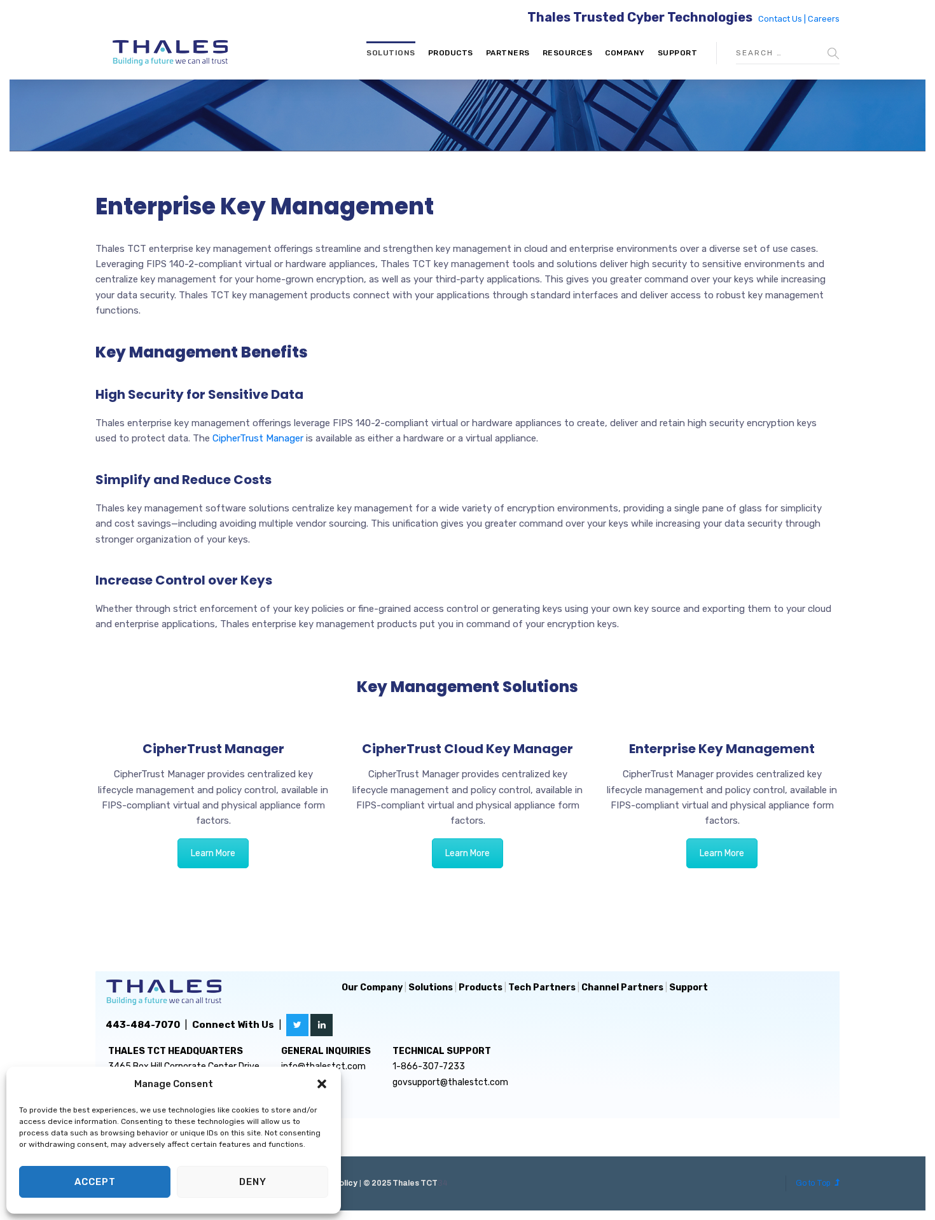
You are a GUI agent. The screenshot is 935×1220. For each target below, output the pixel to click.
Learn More (213, 853)
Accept (95, 1182)
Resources (568, 52)
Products (450, 52)
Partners (508, 52)
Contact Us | (783, 19)
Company (625, 52)
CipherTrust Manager (257, 438)
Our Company (372, 987)
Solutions (390, 52)
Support (678, 52)
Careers (824, 19)
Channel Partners (622, 987)
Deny (253, 1182)
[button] (321, 1084)
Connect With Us (233, 1024)
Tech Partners (542, 987)
